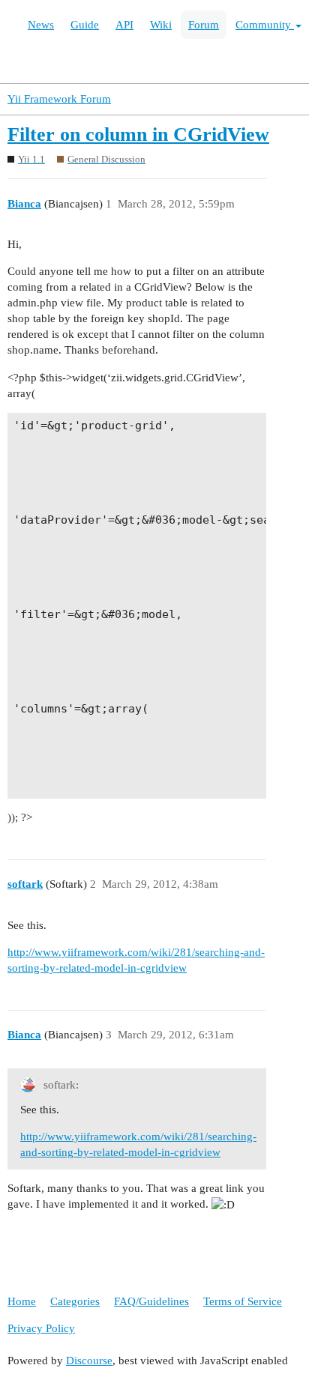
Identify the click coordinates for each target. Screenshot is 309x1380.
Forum (203, 25)
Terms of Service (242, 1301)
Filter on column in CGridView (138, 134)
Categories (75, 1301)
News (41, 25)
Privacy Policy (41, 1328)
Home (22, 1301)
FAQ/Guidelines (151, 1301)
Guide (84, 25)
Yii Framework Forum (59, 99)
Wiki (161, 25)
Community (265, 25)
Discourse (89, 1361)
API (125, 25)
